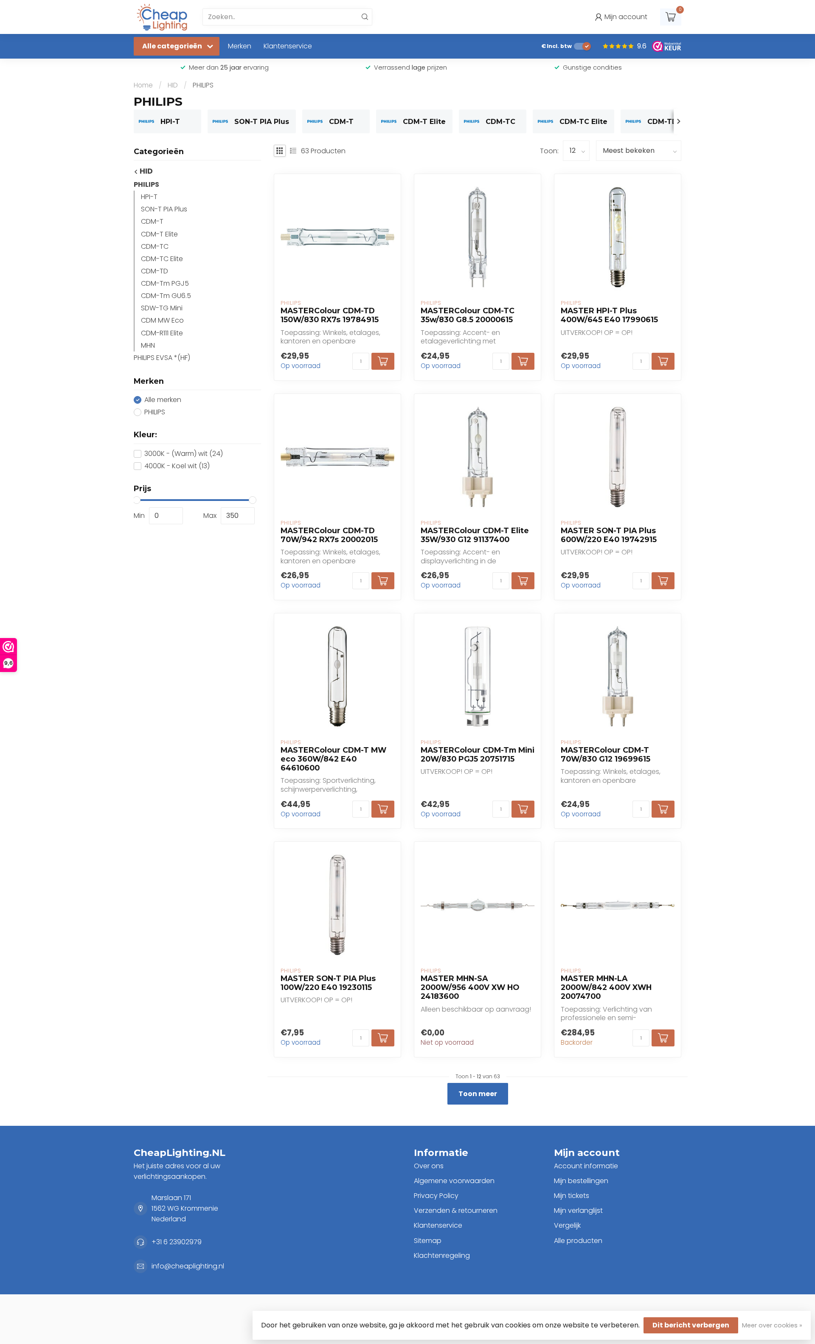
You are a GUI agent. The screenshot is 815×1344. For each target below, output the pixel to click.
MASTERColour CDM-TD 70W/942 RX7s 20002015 (329, 535)
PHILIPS (203, 85)
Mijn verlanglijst (578, 1210)
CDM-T (152, 222)
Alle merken (162, 400)
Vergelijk (567, 1225)
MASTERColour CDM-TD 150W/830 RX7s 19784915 (330, 315)
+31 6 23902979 (177, 1242)
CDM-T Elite (159, 234)
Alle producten (578, 1241)
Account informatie (586, 1166)
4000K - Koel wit (177, 466)
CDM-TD (154, 271)
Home (143, 85)
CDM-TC (155, 246)
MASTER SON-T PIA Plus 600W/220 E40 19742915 (609, 535)
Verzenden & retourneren (455, 1210)
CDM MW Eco (162, 321)
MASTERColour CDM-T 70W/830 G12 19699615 (605, 754)
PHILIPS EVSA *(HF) (162, 358)
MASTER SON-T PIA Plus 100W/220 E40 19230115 (328, 983)
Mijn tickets (571, 1196)
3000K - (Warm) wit (183, 454)
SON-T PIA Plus (164, 209)
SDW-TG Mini (162, 308)
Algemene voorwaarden (454, 1181)
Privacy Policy (436, 1196)
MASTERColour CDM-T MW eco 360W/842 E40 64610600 (333, 758)
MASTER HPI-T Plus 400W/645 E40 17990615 (609, 315)
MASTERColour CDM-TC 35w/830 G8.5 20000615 (467, 315)
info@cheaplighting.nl (188, 1266)
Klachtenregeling (442, 1255)
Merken (239, 46)
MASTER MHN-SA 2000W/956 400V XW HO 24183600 (470, 987)
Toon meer (477, 1094)
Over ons (429, 1166)
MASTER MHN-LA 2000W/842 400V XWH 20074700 (606, 987)
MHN (148, 345)
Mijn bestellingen (581, 1181)
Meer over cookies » (772, 1325)
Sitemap (427, 1241)
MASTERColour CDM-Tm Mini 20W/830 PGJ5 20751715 (477, 754)
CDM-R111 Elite (162, 333)
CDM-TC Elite (162, 259)
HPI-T (149, 197)
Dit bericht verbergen (690, 1325)
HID (173, 85)
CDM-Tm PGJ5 (165, 283)
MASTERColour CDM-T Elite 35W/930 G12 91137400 (475, 535)
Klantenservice (288, 46)
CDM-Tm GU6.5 (166, 296)
